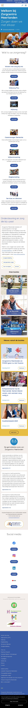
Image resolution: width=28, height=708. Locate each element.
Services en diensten (6, 644)
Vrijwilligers (3, 658)
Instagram (14, 561)
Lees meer (14, 76)
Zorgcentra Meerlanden (8, 29)
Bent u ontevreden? (5, 682)
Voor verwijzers (18, 2)
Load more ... (14, 432)
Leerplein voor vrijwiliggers (20, 0)
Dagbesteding (4, 642)
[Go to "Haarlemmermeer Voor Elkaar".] (14, 611)
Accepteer (20, 705)
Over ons (3, 649)
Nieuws (2, 663)
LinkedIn (14, 574)
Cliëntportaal (10, 0)
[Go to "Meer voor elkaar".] (14, 605)
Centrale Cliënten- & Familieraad (8, 654)
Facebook (14, 549)
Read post (21, 368)
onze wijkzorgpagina (19, 254)
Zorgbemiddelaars (7, 250)
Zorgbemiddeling (7, 258)
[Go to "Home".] (2, 5)
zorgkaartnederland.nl (14, 517)
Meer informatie (14, 701)
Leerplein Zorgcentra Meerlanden (9, 671)
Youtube (14, 586)
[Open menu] (25, 5)
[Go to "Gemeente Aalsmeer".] (14, 624)
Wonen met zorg (5, 635)
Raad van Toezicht (5, 652)
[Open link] (14, 618)
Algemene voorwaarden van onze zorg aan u (12, 677)
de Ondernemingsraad (6, 656)
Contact (25, 2)
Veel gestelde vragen (8, 262)
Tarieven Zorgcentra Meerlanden (9, 679)
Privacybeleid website (6, 673)
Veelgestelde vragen (6, 675)
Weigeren (7, 705)
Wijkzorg (3, 639)
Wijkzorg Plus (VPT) (6, 637)
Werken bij (3, 660)
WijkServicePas (4, 668)
